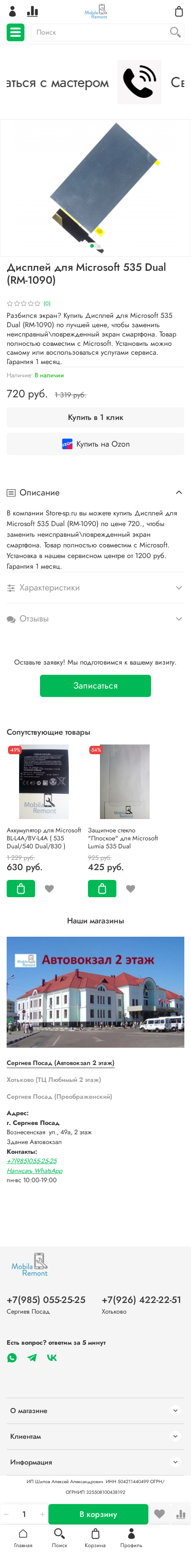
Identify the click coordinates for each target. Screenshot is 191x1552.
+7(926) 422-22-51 (141, 1300)
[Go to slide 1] (92, 246)
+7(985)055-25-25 (31, 1160)
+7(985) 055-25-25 (46, 1300)
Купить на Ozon (103, 444)
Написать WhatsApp (34, 1170)
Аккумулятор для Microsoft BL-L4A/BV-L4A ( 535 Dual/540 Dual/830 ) (44, 837)
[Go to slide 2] (99, 246)
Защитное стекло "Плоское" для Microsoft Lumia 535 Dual (123, 837)
